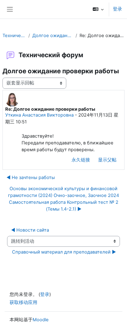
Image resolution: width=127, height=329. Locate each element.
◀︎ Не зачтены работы (30, 177)
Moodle (41, 320)
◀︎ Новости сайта (30, 230)
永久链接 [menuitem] (81, 160)
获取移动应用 (23, 302)
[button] (98, 9)
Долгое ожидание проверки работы (52, 35)
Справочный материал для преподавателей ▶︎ (64, 252)
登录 (117, 9)
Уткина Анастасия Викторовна (39, 115)
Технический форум (14, 35)
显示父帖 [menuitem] (107, 160)
